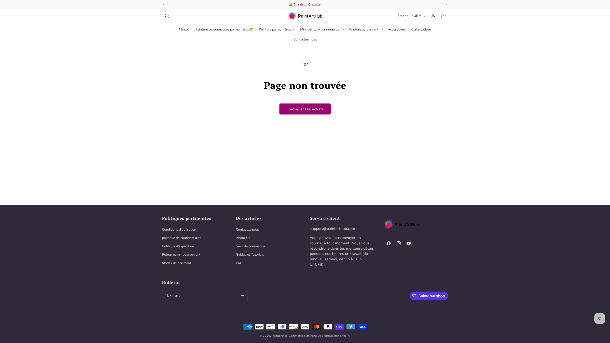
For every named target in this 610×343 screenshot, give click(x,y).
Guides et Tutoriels (250, 254)
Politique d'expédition (178, 246)
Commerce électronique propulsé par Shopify (319, 336)
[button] (167, 16)
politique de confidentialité (181, 238)
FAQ (239, 263)
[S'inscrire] (242, 295)
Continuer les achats (305, 109)
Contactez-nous (247, 229)
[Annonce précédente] (163, 4)
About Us (243, 238)
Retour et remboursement (181, 254)
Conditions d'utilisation (179, 229)
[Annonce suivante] (446, 4)
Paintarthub (280, 336)
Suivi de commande (250, 246)
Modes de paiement (176, 263)
